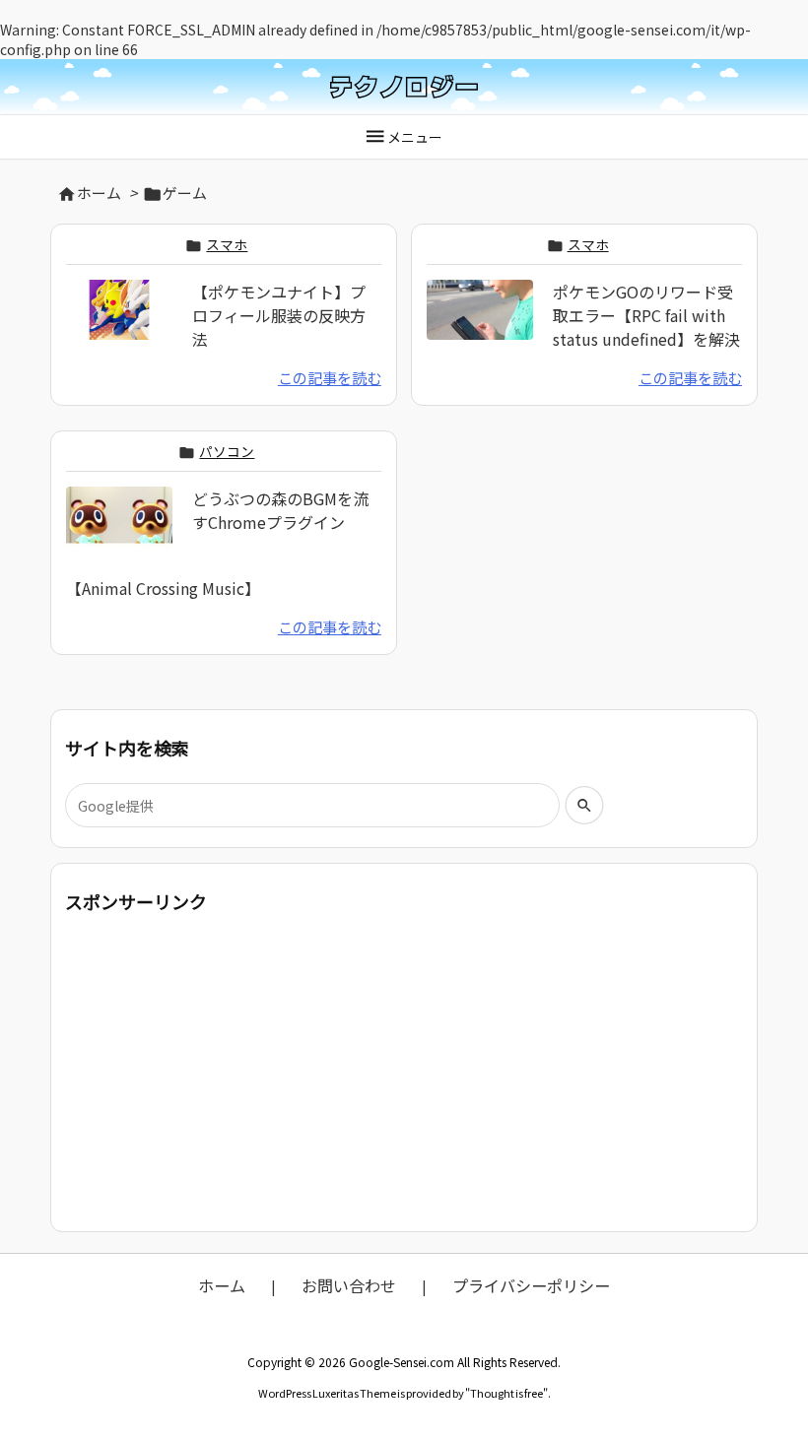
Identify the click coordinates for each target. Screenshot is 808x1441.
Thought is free (506, 1393)
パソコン (226, 451)
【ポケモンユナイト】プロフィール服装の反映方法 (279, 315)
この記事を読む (329, 377)
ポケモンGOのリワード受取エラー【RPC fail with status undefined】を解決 (646, 315)
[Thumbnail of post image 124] (480, 322)
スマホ (226, 244)
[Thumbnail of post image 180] (119, 322)
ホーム (99, 192)
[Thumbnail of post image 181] (119, 530)
